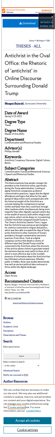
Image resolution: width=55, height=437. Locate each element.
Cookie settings (16, 407)
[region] (27, 410)
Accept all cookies (27, 420)
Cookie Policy (33, 410)
